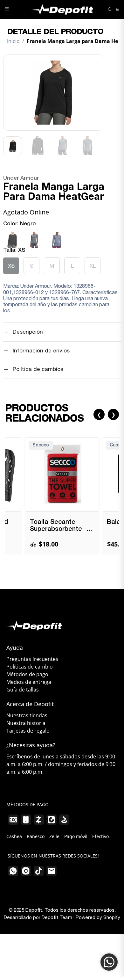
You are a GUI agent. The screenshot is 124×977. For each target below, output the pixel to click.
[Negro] (12, 232)
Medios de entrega (28, 681)
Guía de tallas (22, 689)
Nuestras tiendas (26, 715)
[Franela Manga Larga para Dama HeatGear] (53, 93)
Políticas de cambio (29, 666)
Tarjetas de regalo (28, 730)
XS (11, 266)
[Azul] (56, 232)
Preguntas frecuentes (32, 658)
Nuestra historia (25, 723)
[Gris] (34, 232)
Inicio (13, 41)
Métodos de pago (27, 674)
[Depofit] (62, 9)
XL (93, 266)
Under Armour (21, 178)
